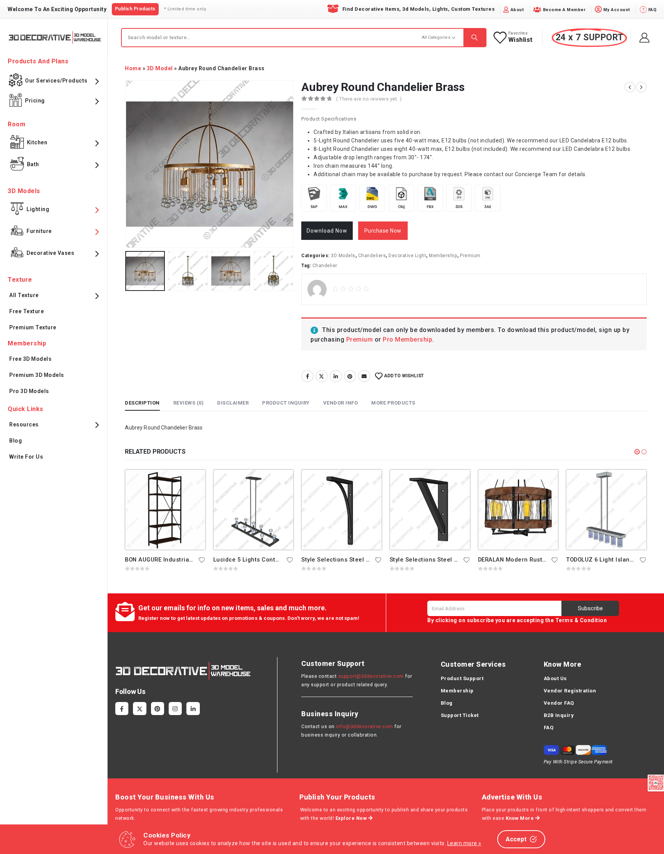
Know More (520, 818)
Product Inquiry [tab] (286, 403)
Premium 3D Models (36, 375)
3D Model (160, 68)
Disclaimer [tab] (233, 403)
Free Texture (26, 311)
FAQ (549, 727)
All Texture (24, 295)
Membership (443, 255)
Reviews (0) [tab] (188, 403)
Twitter (321, 376)
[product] (165, 510)
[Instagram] (175, 708)
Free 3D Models (30, 359)
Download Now (327, 231)
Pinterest (350, 376)
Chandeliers (372, 255)
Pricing (35, 100)
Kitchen (37, 142)
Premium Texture (32, 327)
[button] (637, 451)
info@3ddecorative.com (364, 726)
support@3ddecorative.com (371, 676)
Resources (24, 424)
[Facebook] (121, 708)
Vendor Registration (570, 691)
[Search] (474, 37)
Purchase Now (383, 231)
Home (133, 68)
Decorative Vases (50, 253)
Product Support (462, 678)
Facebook (307, 376)
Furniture (39, 231)
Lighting (38, 209)
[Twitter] (139, 708)
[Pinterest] (157, 708)
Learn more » (464, 843)
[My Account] (645, 38)
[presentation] (127, 164)
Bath (33, 164)
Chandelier (324, 265)
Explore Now (351, 818)
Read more (192, 482)
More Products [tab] (393, 403)
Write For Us (26, 457)
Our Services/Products (56, 81)
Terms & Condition (581, 620)
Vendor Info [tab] (340, 403)
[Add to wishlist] (202, 559)
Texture (20, 279)
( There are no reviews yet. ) (369, 99)
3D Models (343, 255)
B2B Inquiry (559, 715)
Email (364, 376)
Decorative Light (407, 255)
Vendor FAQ (559, 703)
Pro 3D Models (29, 391)
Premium (470, 255)
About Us (555, 678)
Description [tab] (142, 403)
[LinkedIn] (192, 708)
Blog (15, 441)
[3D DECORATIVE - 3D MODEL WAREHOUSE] (55, 37)
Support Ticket (460, 715)
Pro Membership (407, 339)
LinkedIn (336, 376)
